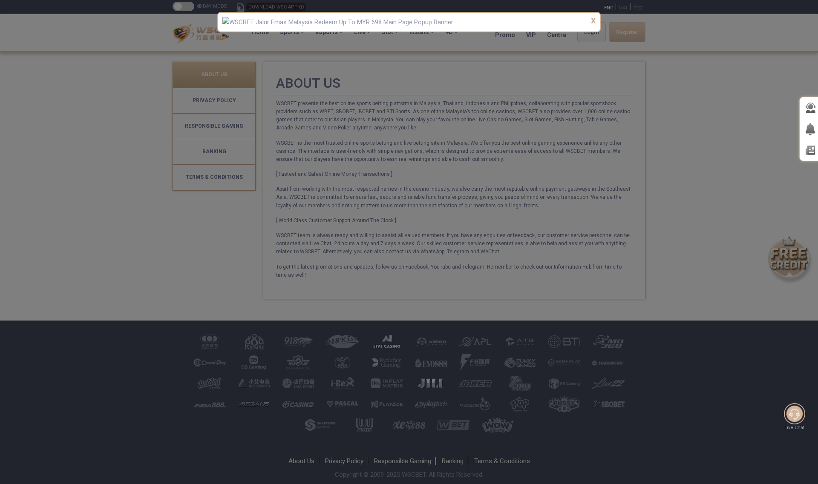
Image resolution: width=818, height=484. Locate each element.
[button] (250, 22)
